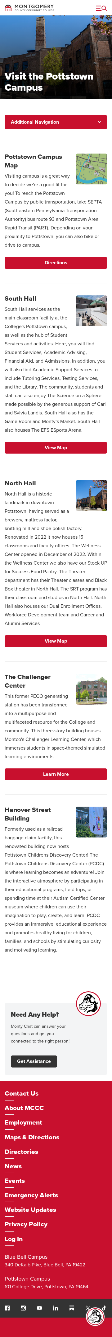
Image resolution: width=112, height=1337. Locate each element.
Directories (21, 1152)
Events (15, 1181)
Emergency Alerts (31, 1195)
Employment (23, 1122)
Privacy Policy (26, 1224)
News (13, 1166)
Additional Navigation (35, 122)
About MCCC (24, 1108)
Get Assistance (34, 1061)
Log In (14, 1239)
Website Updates (30, 1210)
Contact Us (21, 1093)
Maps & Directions (32, 1137)
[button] (7, 1308)
